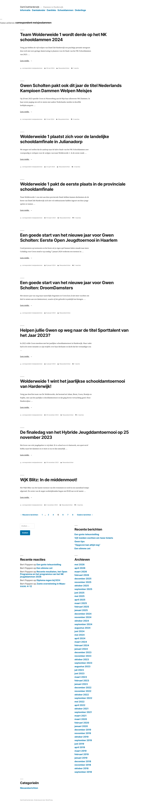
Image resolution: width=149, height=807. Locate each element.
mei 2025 (79, 596)
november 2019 (82, 733)
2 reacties (77, 265)
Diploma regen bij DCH (48, 580)
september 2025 (83, 589)
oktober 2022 (81, 694)
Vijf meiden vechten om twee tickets (93, 538)
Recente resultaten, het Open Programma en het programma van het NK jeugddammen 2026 (43, 574)
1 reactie (76, 68)
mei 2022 (79, 701)
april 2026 (79, 568)
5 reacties (77, 218)
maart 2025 (80, 603)
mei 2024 (79, 635)
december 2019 (82, 729)
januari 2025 (81, 610)
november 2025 (82, 582)
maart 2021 (80, 715)
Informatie (25, 10)
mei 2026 (79, 564)
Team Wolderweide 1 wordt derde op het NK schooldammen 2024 (63, 37)
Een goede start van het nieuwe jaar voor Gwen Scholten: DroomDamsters (67, 285)
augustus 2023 (82, 666)
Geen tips (79, 541)
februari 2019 (81, 754)
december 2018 (82, 761)
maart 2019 (80, 751)
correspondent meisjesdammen (32, 68)
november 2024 (82, 617)
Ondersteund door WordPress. (43, 800)
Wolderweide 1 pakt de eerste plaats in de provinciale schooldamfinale (73, 186)
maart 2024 (80, 642)
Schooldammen (65, 10)
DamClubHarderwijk (29, 7)
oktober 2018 (81, 768)
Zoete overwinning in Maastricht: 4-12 (43, 585)
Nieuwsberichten (63, 68)
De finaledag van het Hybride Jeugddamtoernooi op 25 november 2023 (74, 435)
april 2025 (79, 599)
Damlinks (51, 10)
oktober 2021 (81, 708)
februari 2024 (81, 645)
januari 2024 (81, 649)
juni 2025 (79, 592)
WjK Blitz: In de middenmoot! (48, 479)
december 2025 (82, 578)
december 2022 (82, 687)
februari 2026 (81, 575)
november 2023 (82, 656)
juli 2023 (79, 670)
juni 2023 (79, 673)
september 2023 (83, 663)
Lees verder (26, 60)
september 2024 (83, 624)
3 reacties (76, 119)
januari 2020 (81, 726)
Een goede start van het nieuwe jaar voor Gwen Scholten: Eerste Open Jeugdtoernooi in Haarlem (68, 237)
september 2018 (83, 772)
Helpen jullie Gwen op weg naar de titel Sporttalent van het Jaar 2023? (74, 333)
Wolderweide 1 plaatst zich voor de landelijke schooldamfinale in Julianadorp (64, 139)
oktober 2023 (81, 659)
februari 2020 (81, 722)
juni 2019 (79, 743)
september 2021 (83, 712)
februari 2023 (81, 680)
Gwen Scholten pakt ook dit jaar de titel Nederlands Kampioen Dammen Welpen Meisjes (71, 88)
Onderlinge (80, 10)
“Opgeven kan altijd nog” (87, 545)
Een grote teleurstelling (86, 534)
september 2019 (83, 740)
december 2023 (82, 652)
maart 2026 (80, 571)
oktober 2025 (81, 585)
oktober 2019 (81, 736)
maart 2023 (80, 677)
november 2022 (82, 691)
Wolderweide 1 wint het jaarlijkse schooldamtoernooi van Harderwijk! (72, 384)
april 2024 (79, 638)
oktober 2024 (81, 620)
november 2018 (82, 765)
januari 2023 (81, 684)
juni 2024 (79, 631)
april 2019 (79, 747)
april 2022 (79, 705)
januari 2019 (80, 758)
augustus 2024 (82, 628)
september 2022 (83, 698)
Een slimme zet (82, 548)
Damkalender (38, 10)
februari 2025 (81, 606)
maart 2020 (80, 719)
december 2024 (82, 613)
